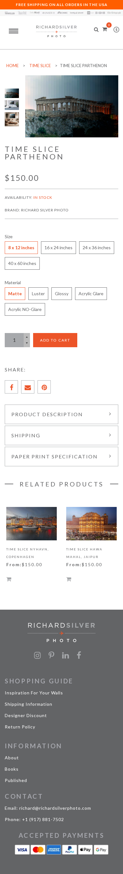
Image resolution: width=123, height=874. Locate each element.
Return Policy (20, 726)
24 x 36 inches (97, 247)
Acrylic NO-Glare (25, 309)
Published (16, 780)
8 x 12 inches (21, 247)
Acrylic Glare (91, 293)
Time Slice (40, 65)
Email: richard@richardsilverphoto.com (48, 808)
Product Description (47, 414)
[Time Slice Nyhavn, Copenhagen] (31, 524)
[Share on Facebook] (11, 387)
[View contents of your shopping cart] (104, 28)
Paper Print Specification (54, 456)
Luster (38, 293)
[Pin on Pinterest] (44, 387)
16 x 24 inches (58, 247)
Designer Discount (26, 715)
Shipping (25, 435)
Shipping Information (28, 704)
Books (12, 769)
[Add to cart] (8, 579)
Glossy (61, 293)
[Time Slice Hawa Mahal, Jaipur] (91, 524)
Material (13, 282)
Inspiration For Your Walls (34, 692)
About (12, 757)
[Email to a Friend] (27, 387)
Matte (15, 293)
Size (9, 236)
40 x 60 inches (22, 263)
